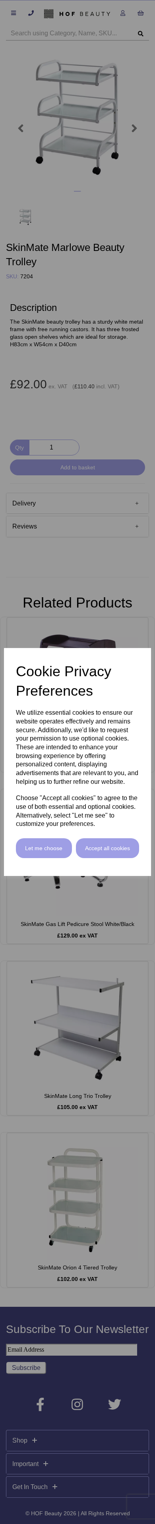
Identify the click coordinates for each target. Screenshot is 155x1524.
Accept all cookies (107, 848)
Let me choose (43, 848)
